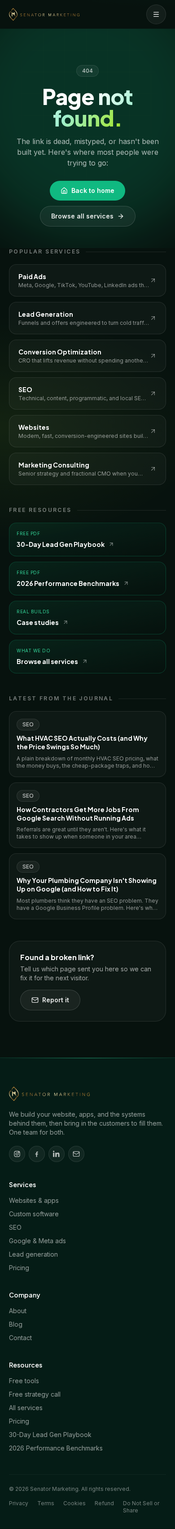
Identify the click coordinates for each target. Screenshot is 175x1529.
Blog (15, 1324)
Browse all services (82, 216)
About (17, 1311)
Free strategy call (35, 1394)
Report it (55, 1000)
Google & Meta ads (37, 1241)
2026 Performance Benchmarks (56, 1448)
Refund (104, 1503)
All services (26, 1407)
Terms (45, 1503)
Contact (20, 1337)
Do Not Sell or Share (141, 1507)
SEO (15, 1227)
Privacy (18, 1503)
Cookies (74, 1503)
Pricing (19, 1267)
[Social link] (17, 1154)
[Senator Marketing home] (44, 14)
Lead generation (33, 1254)
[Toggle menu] (156, 14)
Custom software (34, 1214)
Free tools (24, 1381)
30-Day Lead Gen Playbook (50, 1434)
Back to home (92, 190)
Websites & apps (34, 1200)
